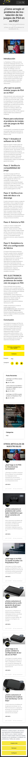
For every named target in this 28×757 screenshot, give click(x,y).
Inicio (5, 24)
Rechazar (14, 748)
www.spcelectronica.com (10, 309)
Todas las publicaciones (16, 24)
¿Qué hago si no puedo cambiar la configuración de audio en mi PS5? (13, 652)
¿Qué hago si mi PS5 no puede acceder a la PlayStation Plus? (13, 561)
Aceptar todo (14, 743)
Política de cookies (14, 739)
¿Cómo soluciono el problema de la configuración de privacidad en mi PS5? (13, 604)
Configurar (14, 753)
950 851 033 (17, 310)
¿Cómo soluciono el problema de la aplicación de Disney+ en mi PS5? (14, 698)
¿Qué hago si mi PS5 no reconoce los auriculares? (13, 467)
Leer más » (8, 484)
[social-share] (12, 363)
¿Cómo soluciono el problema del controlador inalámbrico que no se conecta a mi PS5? (13, 513)
